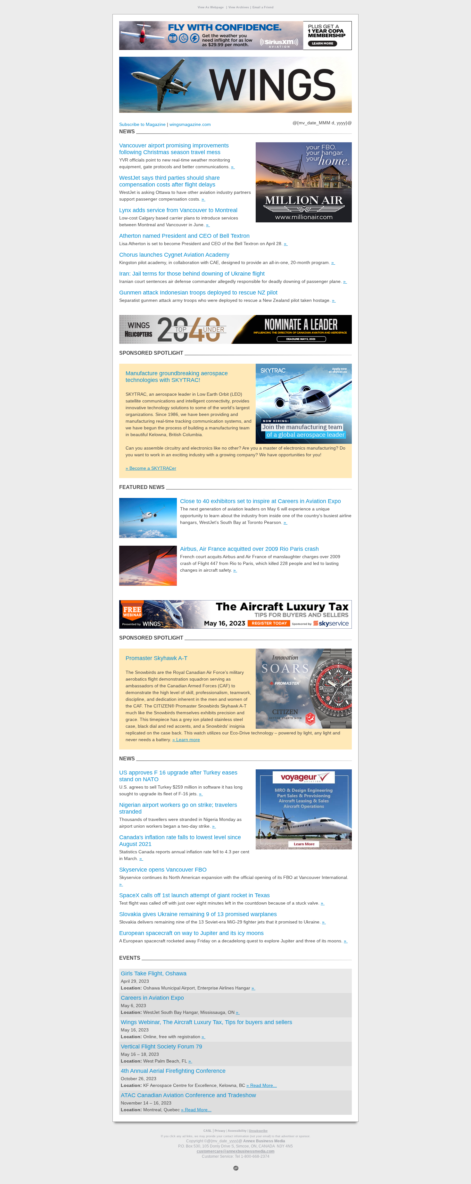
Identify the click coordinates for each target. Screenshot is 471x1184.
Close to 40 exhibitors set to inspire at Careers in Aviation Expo (260, 501)
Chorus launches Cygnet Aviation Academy (174, 255)
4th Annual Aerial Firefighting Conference (173, 1071)
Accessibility (237, 1130)
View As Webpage (211, 7)
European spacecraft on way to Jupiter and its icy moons (191, 933)
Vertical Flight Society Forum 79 (161, 1046)
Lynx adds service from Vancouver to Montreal (178, 210)
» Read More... (261, 1085)
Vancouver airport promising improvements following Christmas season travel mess (174, 148)
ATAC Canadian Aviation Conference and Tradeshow (188, 1095)
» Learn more (186, 739)
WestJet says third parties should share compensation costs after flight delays (169, 181)
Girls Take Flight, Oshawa (153, 973)
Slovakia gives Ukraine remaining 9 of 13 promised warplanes (198, 914)
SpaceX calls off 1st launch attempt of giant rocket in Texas (194, 895)
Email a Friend (263, 7)
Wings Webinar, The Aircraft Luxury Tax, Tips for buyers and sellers (206, 1022)
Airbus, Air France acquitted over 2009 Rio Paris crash (249, 549)
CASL (207, 1130)
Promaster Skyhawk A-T (156, 658)
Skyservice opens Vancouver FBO (163, 869)
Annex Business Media (264, 1141)
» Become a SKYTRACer (151, 468)
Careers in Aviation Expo (152, 998)
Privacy (220, 1130)
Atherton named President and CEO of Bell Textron (184, 236)
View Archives (238, 7)
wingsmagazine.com (190, 124)
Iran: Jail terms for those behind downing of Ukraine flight (192, 273)
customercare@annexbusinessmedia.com (236, 1151)
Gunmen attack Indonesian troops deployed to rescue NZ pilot (198, 292)
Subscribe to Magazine (142, 124)
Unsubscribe (258, 1130)
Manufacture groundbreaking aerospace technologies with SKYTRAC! (177, 376)
